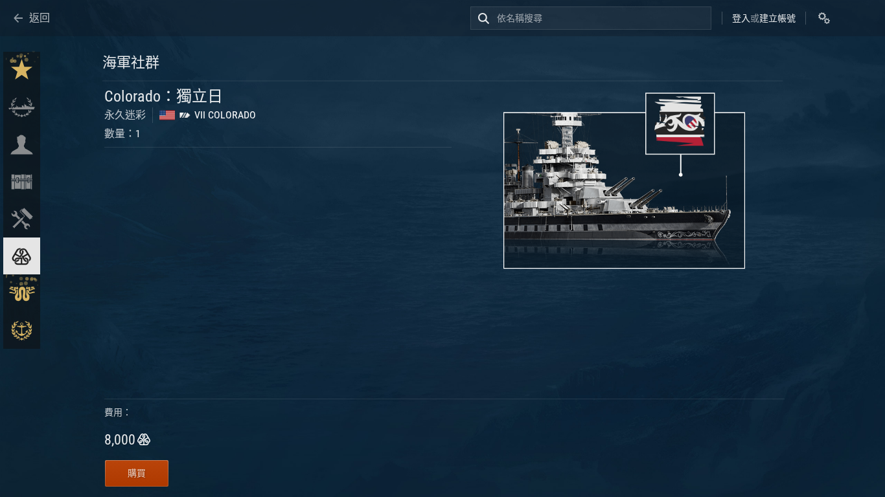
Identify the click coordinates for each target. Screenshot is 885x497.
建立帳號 (777, 18)
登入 (741, 18)
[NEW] (21, 70)
